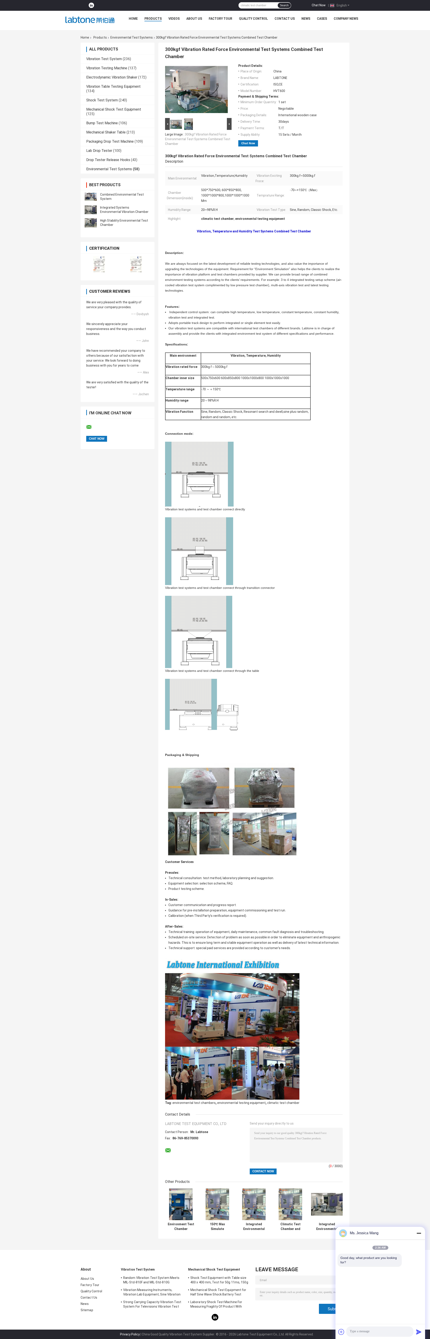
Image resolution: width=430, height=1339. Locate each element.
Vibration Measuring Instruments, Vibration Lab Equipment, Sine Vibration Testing (152, 1292)
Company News (346, 18)
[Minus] (418, 1233)
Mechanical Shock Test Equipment (113, 109)
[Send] (418, 1332)
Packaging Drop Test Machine (110, 141)
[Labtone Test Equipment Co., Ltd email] (91, 427)
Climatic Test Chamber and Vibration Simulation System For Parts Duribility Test (290, 1226)
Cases (322, 18)
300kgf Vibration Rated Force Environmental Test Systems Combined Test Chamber (197, 139)
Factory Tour (220, 18)
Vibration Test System (104, 59)
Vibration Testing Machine (106, 68)
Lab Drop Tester (99, 151)
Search (284, 5)
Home (133, 18)
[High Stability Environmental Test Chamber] (91, 222)
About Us (194, 18)
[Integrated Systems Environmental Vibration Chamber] (91, 209)
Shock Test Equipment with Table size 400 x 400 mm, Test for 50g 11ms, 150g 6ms (219, 1280)
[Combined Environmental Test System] (91, 196)
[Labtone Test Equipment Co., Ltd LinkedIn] (91, 5)
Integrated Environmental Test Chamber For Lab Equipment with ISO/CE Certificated (254, 1226)
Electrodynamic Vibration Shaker (111, 77)
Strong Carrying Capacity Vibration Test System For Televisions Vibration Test (152, 1304)
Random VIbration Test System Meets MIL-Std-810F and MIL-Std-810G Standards (151, 1280)
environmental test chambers (194, 1103)
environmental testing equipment (241, 1103)
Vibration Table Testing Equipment (113, 86)
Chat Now (319, 5)
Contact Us (285, 18)
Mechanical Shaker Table (106, 132)
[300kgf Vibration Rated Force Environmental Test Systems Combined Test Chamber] (196, 90)
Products (153, 18)
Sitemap (87, 1310)
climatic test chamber (283, 1103)
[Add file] (341, 1332)
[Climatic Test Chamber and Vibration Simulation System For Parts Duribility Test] (290, 1204)
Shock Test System (102, 100)
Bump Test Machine (102, 123)
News (305, 18)
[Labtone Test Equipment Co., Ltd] (90, 19)
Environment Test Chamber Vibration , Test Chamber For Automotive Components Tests (181, 1226)
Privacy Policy (130, 1334)
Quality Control (253, 18)
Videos (174, 18)
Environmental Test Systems (131, 37)
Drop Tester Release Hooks (108, 160)
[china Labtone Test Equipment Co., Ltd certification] (99, 264)
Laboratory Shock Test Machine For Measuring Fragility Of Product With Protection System (216, 1305)
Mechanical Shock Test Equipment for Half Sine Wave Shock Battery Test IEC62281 (218, 1292)
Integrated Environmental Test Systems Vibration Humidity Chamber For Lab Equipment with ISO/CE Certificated (327, 1226)
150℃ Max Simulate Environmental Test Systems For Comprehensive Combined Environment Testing (217, 1226)
